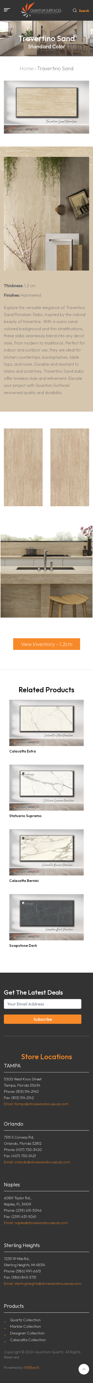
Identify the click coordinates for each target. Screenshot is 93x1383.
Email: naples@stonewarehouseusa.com (36, 1222)
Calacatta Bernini (23, 880)
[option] (46, 573)
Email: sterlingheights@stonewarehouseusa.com (42, 1283)
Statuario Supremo (25, 815)
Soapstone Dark (23, 945)
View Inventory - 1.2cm (46, 644)
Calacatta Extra (22, 751)
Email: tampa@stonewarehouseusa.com (36, 1104)
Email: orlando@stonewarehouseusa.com (37, 1162)
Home (27, 68)
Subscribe (43, 1019)
